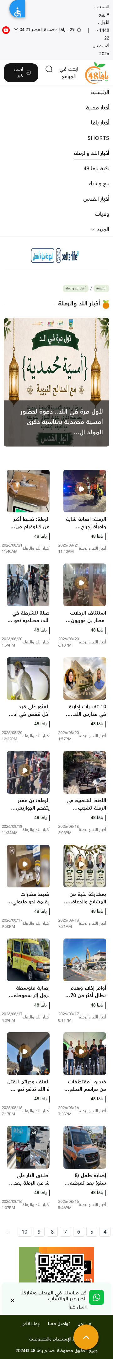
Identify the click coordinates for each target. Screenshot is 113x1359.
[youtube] (6, 29)
